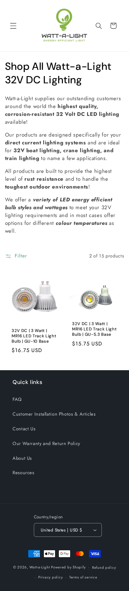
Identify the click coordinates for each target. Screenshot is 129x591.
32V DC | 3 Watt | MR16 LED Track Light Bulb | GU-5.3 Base (94, 329)
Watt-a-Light (39, 567)
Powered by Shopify (68, 567)
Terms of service (83, 577)
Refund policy (104, 567)
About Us (22, 458)
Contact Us (24, 428)
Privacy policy (50, 577)
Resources (23, 472)
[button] (13, 25)
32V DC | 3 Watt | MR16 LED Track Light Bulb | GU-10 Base (34, 336)
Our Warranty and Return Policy (46, 443)
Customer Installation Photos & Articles (54, 414)
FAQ (17, 399)
